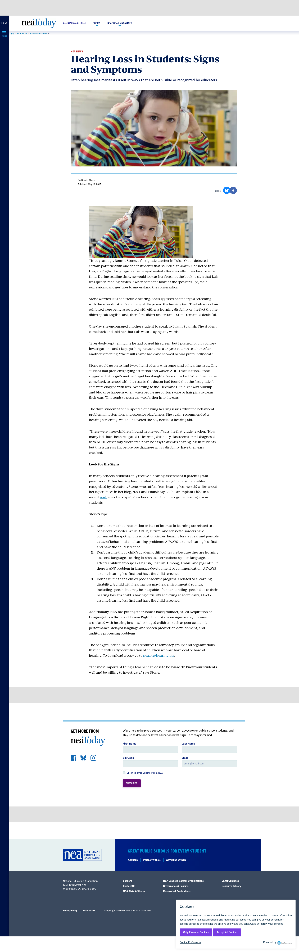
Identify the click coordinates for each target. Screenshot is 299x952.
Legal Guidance (230, 881)
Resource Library (231, 886)
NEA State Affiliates (134, 891)
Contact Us (129, 886)
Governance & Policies (175, 886)
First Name (129, 743)
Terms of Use (89, 910)
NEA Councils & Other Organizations (183, 881)
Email (185, 757)
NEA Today (22, 34)
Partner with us (152, 860)
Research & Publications (177, 891)
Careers (127, 881)
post (103, 497)
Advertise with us (176, 860)
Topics (97, 23)
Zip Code (128, 757)
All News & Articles (74, 23)
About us (133, 860)
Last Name (188, 743)
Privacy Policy (70, 910)
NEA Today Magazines (119, 23)
